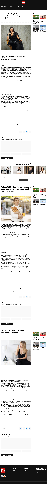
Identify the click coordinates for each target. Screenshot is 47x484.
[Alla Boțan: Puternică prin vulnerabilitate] (29, 170)
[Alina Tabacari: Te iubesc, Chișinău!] (6, 170)
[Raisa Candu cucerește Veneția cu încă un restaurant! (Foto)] (43, 17)
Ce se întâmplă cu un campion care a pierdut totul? (43, 31)
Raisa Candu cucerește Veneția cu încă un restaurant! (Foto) (43, 21)
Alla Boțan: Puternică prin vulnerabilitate (28, 175)
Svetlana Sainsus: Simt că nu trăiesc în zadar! (17, 175)
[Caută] (45, 7)
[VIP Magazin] (23, 2)
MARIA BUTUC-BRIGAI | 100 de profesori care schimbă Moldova (36, 31)
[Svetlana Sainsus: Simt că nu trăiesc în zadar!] (18, 170)
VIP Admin (3, 20)
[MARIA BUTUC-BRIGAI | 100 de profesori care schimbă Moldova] (36, 27)
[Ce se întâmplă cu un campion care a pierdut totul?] (43, 27)
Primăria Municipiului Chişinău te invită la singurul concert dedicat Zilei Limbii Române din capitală (36, 22)
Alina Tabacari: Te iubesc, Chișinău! (5, 175)
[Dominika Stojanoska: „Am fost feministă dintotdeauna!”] (41, 170)
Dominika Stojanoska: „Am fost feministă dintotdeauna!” (41, 175)
